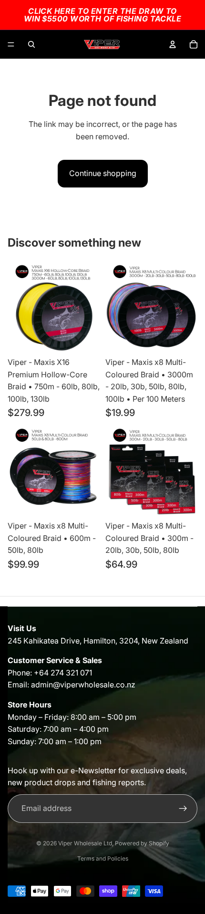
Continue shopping (102, 173)
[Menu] (11, 44)
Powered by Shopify (142, 843)
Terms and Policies (102, 858)
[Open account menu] (172, 44)
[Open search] (31, 44)
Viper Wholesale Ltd (85, 843)
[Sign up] (183, 809)
